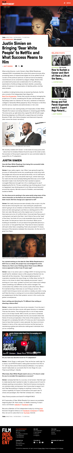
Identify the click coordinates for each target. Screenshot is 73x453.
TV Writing (25, 37)
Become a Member (56, 430)
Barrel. (61, 448)
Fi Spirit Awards (37, 432)
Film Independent (8, 39)
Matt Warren (8, 66)
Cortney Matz (58, 82)
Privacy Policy (41, 448)
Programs (55, 67)
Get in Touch (19, 442)
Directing (9, 37)
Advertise (53, 434)
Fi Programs (36, 435)
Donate (53, 432)
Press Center (19, 445)
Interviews (17, 37)
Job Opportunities (20, 443)
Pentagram (53, 448)
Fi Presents (36, 434)
